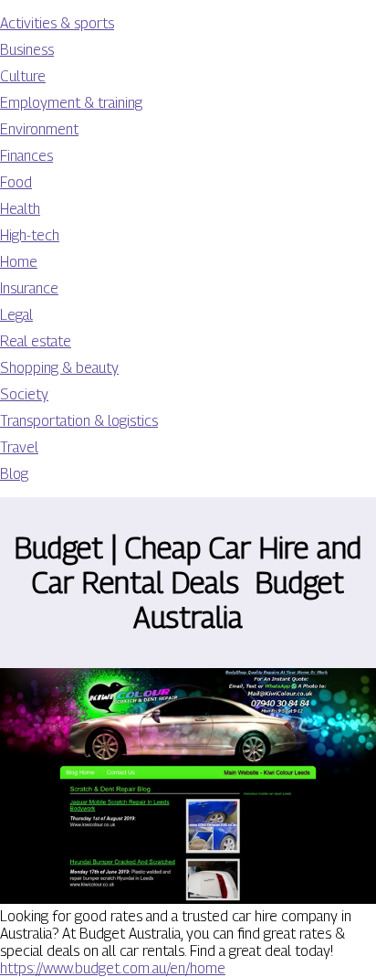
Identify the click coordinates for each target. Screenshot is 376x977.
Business (27, 49)
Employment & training (71, 103)
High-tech (29, 235)
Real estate (35, 341)
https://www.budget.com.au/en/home (112, 968)
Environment (39, 129)
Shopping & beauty (59, 368)
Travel (19, 447)
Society (24, 394)
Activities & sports (57, 23)
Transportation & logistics (79, 421)
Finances (26, 156)
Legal (16, 315)
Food (16, 182)
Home (18, 262)
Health (20, 209)
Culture (23, 76)
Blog (14, 474)
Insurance (29, 288)
